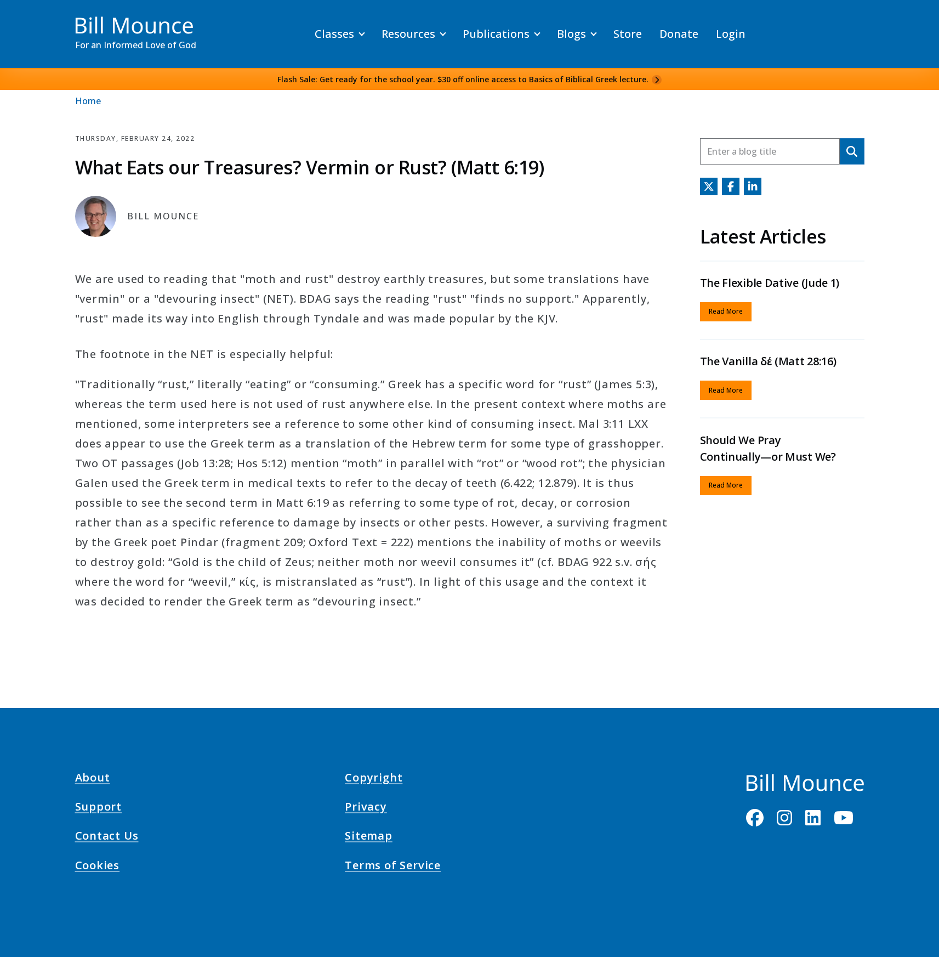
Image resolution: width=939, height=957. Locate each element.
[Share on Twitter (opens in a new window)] (709, 186)
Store (627, 33)
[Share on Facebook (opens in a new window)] (730, 186)
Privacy (366, 808)
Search (852, 151)
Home (88, 101)
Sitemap (368, 837)
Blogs (571, 33)
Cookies (97, 866)
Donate (678, 33)
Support (98, 808)
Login (730, 33)
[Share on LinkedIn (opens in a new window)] (752, 186)
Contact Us (107, 837)
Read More (726, 311)
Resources (408, 33)
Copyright (373, 779)
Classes (334, 33)
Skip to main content (28, 18)
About (92, 779)
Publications (496, 33)
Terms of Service (393, 866)
